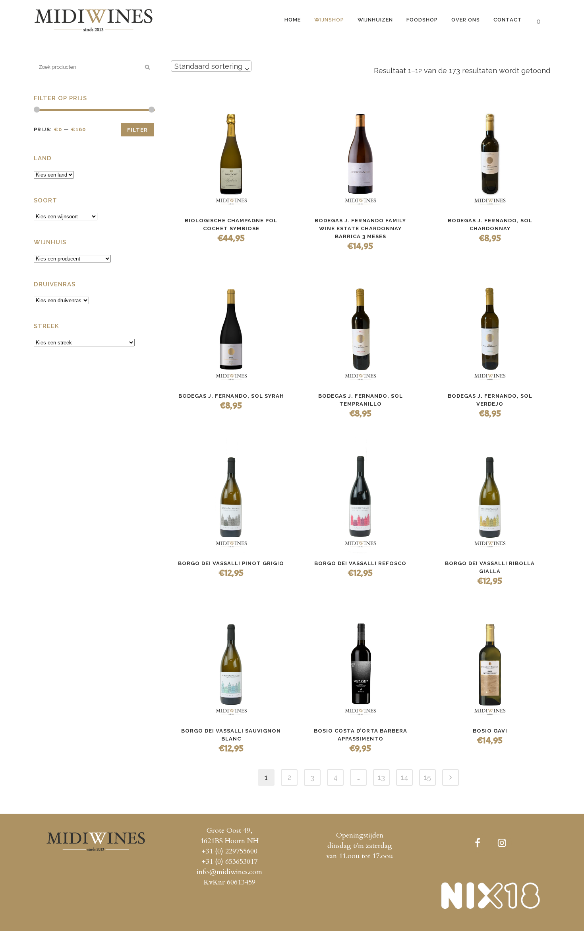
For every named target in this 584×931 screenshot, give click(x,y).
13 (381, 777)
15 (427, 777)
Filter (137, 130)
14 (404, 777)
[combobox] (211, 66)
